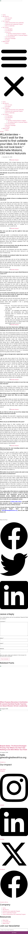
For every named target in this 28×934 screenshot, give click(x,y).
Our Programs (6, 21)
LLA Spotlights (9, 29)
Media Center (6, 41)
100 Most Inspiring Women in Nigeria (17, 33)
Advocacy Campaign (10, 38)
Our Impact (8, 19)
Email (2, 643)
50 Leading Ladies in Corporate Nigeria (17, 35)
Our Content (6, 27)
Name (2, 638)
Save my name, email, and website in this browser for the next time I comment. (13, 656)
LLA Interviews (9, 30)
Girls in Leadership (9, 25)
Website (2, 648)
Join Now (14, 932)
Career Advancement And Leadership (14, 22)
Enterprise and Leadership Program (14, 24)
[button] (14, 72)
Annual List (8, 32)
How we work (8, 18)
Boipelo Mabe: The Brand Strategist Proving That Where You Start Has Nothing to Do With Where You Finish (13, 748)
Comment (3, 621)
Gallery (7, 43)
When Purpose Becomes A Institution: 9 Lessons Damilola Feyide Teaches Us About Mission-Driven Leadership (14, 704)
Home (4, 14)
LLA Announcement (10, 36)
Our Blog (7, 40)
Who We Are (6, 16)
